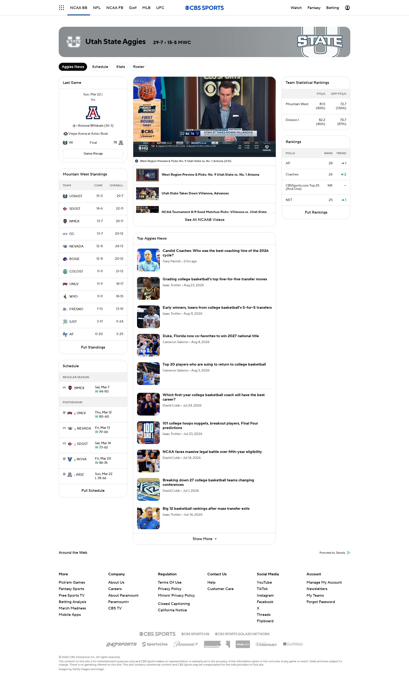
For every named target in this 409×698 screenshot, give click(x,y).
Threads (264, 614)
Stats (120, 66)
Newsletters (317, 588)
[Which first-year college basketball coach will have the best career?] (148, 404)
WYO (73, 297)
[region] (204, 117)
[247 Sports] (121, 643)
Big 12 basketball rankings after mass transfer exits (206, 508)
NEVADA (76, 246)
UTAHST (75, 196)
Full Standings (93, 347)
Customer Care (220, 588)
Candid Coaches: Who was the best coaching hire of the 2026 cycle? (216, 253)
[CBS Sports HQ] (195, 633)
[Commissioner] (217, 642)
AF (71, 334)
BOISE (74, 259)
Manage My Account (324, 582)
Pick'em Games (72, 582)
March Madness (72, 608)
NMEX (74, 221)
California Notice (172, 610)
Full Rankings (316, 212)
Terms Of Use (170, 582)
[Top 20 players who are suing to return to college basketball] (148, 373)
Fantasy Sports (71, 588)
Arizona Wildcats (90, 126)
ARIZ (80, 475)
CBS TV (115, 608)
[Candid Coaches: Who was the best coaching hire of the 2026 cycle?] (148, 260)
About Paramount (123, 595)
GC (71, 234)
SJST (73, 322)
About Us (116, 582)
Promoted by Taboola (332, 553)
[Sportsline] (155, 643)
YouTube (264, 582)
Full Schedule (93, 490)
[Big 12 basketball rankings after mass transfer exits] (148, 517)
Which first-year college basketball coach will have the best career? (214, 397)
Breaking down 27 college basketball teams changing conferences (208, 482)
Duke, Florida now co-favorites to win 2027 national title (211, 336)
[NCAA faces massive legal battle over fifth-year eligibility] (148, 461)
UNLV (74, 284)
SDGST (74, 209)
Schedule (100, 66)
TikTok (262, 588)
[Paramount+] (185, 643)
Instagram (265, 595)
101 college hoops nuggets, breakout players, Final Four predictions (210, 425)
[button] (61, 7)
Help (211, 582)
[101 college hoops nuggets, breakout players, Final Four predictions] (148, 432)
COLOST (76, 271)
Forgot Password (321, 602)
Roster (138, 66)
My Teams (315, 595)
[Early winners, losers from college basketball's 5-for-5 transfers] (148, 316)
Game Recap (93, 154)
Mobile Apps (70, 614)
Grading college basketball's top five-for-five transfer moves (215, 279)
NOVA (82, 459)
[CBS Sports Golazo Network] (242, 633)
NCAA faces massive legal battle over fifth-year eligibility (212, 451)
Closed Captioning (174, 603)
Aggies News (73, 66)
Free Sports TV (71, 595)
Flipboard (265, 621)
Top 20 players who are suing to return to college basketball (214, 364)
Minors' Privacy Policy (176, 595)
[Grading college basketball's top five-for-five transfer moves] (148, 288)
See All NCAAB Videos (204, 219)
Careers (115, 588)
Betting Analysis (72, 602)
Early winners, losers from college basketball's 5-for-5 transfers (217, 307)
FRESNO (76, 309)
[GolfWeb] (293, 644)
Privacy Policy (169, 588)
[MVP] (243, 642)
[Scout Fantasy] (266, 644)
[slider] (204, 143)
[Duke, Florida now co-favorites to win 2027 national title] (148, 345)
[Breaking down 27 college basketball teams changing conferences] (148, 489)
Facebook (265, 602)
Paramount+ (118, 602)
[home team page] (93, 112)
